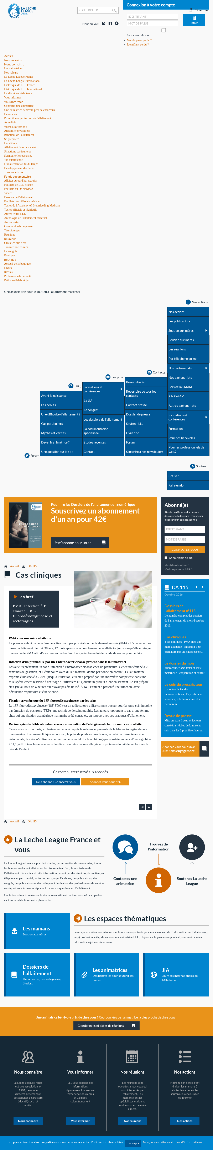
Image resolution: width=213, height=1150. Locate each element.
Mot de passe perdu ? (139, 40)
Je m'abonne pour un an (73, 542)
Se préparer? (11, 139)
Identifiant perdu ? (138, 44)
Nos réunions (132, 1121)
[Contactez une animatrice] (125, 847)
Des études (10, 114)
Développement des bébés (19, 168)
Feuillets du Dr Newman (18, 188)
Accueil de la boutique (17, 263)
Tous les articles (13, 172)
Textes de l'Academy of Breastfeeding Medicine (32, 205)
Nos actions (184, 1121)
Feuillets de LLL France (18, 184)
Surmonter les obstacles (18, 155)
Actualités (10, 122)
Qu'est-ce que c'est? (15, 242)
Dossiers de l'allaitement (18, 197)
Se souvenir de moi (138, 35)
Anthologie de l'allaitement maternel (25, 218)
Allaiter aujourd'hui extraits (20, 180)
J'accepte (133, 1143)
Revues (8, 272)
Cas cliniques (175, 637)
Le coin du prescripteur (183, 684)
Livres (8, 267)
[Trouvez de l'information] (158, 880)
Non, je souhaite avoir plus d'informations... (173, 1142)
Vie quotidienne (13, 159)
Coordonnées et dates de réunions (101, 1025)
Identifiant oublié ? (176, 565)
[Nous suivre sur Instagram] (103, 24)
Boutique (10, 259)
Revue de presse (178, 715)
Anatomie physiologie (17, 130)
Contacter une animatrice (18, 105)
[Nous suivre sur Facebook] (109, 24)
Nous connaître (14, 64)
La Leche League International (22, 80)
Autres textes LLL (15, 213)
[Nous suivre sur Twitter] (116, 24)
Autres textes (11, 222)
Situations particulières (17, 151)
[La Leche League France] (22, 10)
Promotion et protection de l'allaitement (27, 118)
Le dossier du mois (179, 663)
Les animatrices (13, 68)
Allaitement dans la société (20, 147)
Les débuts (10, 143)
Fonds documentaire (17, 176)
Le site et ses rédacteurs (18, 93)
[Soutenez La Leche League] (192, 847)
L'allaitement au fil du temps (21, 164)
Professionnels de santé (17, 276)
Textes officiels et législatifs (20, 209)
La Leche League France (18, 76)
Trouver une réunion (16, 247)
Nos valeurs (11, 72)
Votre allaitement (15, 126)
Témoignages (12, 230)
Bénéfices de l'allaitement (19, 134)
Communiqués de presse (18, 226)
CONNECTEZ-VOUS (185, 549)
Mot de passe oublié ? (178, 569)
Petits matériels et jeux (17, 280)
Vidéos (8, 193)
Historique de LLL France (19, 85)
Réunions (10, 239)
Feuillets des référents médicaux (23, 201)
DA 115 (32, 566)
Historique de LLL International (23, 89)
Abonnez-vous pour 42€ (105, 782)
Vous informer (13, 101)
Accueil (14, 566)
